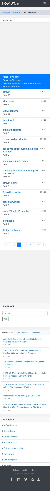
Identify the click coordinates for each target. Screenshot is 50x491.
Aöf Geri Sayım (10, 425)
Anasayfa (6, 12)
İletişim (16, 470)
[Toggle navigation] (45, 3)
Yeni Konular (8, 454)
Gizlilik (25, 470)
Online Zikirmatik (10, 437)
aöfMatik (16, 12)
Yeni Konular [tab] (7, 332)
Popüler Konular (10, 442)
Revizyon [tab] (36, 332)
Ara (5, 319)
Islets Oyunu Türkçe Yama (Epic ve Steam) (21, 396)
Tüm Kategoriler (10, 459)
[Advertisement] (25, 48)
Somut (34, 470)
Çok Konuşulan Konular (13, 448)
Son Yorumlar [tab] (22, 332)
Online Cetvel (9, 431)
